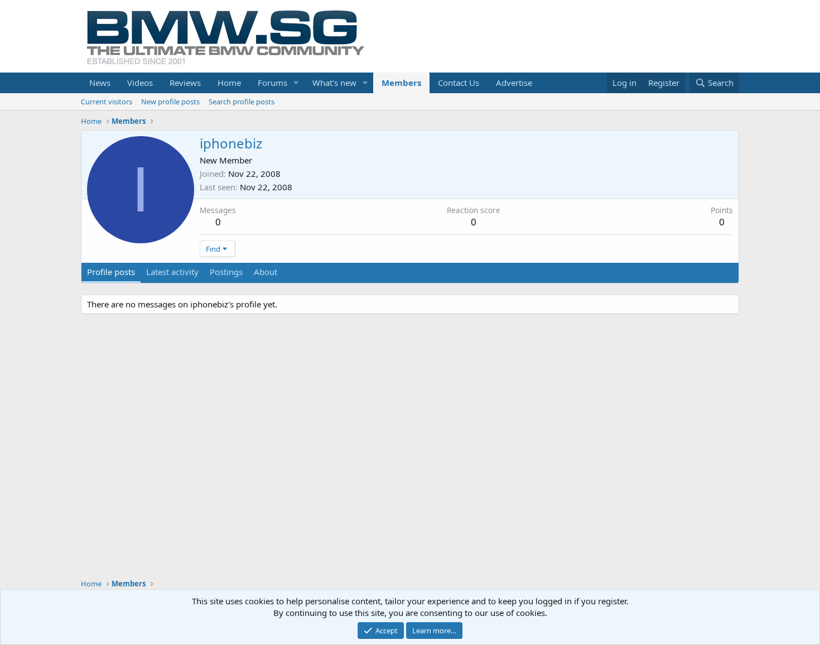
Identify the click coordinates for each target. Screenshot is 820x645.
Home (229, 82)
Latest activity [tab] (172, 271)
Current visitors (106, 102)
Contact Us (458, 82)
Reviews (185, 82)
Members (401, 82)
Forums (272, 82)
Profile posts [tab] (111, 271)
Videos (140, 82)
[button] (296, 83)
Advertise (514, 82)
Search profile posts (241, 102)
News (99, 82)
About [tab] (265, 271)
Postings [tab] (226, 271)
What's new (334, 82)
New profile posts (170, 102)
